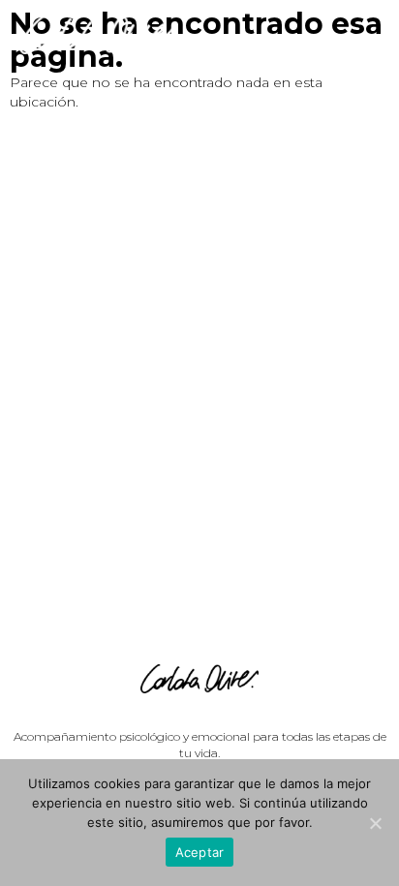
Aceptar (200, 852)
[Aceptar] (374, 823)
